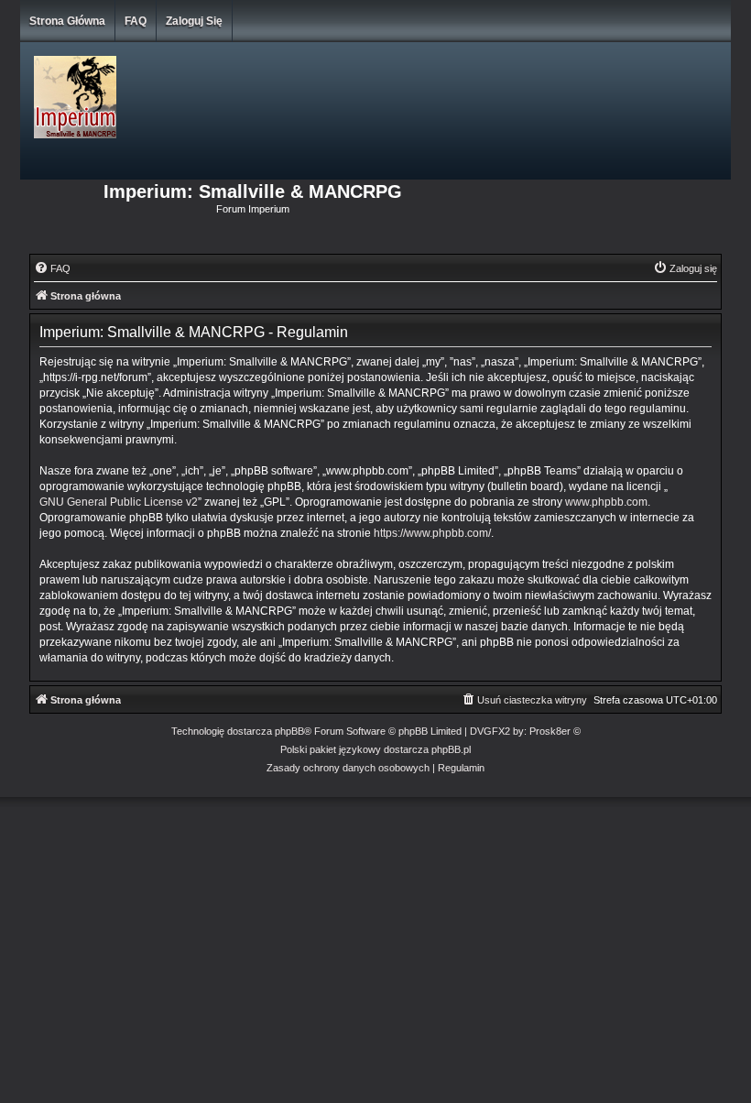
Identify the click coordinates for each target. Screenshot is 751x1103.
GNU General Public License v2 (118, 502)
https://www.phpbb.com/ (432, 533)
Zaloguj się (194, 21)
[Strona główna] (173, 98)
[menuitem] (52, 268)
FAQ (136, 21)
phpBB (289, 731)
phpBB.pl (451, 749)
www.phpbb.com (606, 502)
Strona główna (67, 21)
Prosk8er (550, 731)
